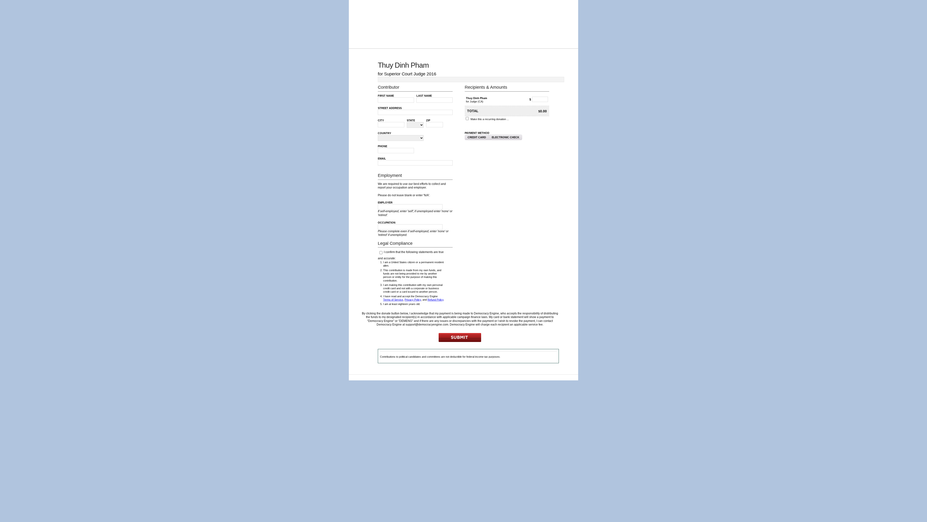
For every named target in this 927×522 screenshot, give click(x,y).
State (411, 120)
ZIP (428, 120)
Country (384, 133)
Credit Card (477, 137)
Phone (382, 146)
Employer (385, 202)
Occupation (386, 222)
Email (382, 158)
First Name (386, 95)
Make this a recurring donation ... (490, 119)
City (381, 120)
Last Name (424, 95)
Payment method (477, 132)
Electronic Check (505, 137)
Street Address (390, 108)
